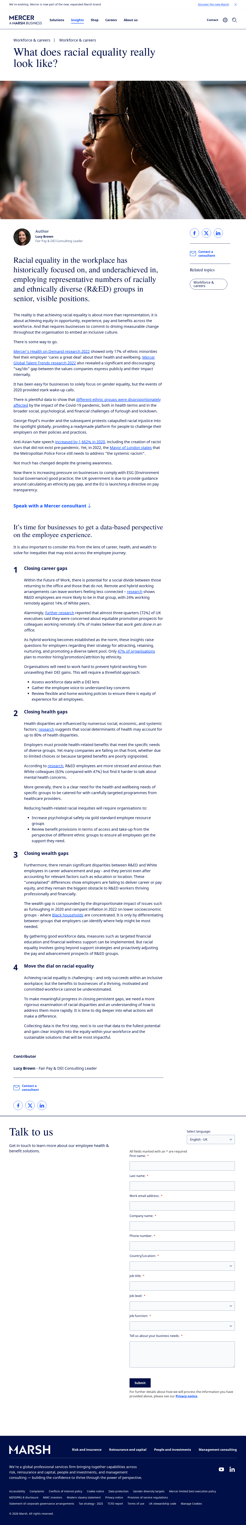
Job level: (136, 1296)
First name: (138, 1156)
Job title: (135, 1276)
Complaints (37, 1491)
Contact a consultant (30, 1088)
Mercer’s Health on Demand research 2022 (51, 351)
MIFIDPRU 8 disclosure (23, 1498)
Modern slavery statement (84, 1498)
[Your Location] (225, 20)
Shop (94, 20)
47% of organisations (136, 651)
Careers (111, 20)
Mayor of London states (131, 448)
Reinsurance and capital (127, 1450)
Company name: (141, 1216)
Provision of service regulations (148, 1498)
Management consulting (218, 1450)
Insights (77, 20)
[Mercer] (25, 20)
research (134, 592)
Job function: (139, 1316)
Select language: (199, 1131)
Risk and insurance (86, 1450)
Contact (212, 20)
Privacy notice (186, 1396)
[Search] (234, 20)
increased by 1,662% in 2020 (80, 442)
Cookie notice (95, 1491)
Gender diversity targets (149, 1491)
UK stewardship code (162, 1504)
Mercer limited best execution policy (192, 1491)
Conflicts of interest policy (65, 1491)
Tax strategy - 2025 (91, 1504)
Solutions (57, 20)
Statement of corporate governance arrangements (41, 1504)
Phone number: (141, 1236)
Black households (67, 915)
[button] (236, 5)
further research (59, 613)
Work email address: (145, 1196)
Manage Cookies (191, 1504)
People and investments (172, 1450)
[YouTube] (221, 1469)
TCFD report (115, 1504)
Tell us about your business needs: (155, 1336)
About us (131, 20)
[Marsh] (29, 1450)
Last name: (137, 1176)
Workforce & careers (31, 40)
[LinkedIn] (232, 1469)
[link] (18, 1105)
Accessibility (17, 1491)
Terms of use (136, 1504)
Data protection (119, 1491)
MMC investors (52, 1498)
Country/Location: (143, 1256)
